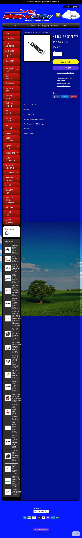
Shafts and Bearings (13, 104)
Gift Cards (9, 207)
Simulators (10, 83)
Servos (13, 133)
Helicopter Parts (13, 70)
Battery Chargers (13, 119)
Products (32, 32)
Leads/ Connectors (13, 139)
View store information (63, 86)
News (65, 25)
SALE (7, 33)
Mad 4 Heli (40, 532)
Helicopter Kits (13, 62)
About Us (25, 25)
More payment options (65, 73)
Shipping (45, 25)
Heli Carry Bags (13, 191)
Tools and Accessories (13, 179)
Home (17, 25)
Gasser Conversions (10, 159)
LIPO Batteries (13, 112)
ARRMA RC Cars (13, 214)
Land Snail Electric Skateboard (13, 200)
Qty (53, 51)
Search (30, 523)
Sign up (74, 7)
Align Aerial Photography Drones (13, 53)
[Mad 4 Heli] (28, 15)
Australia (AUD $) (40, 511)
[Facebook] (6, 233)
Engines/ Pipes (13, 147)
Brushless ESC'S (13, 89)
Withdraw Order (48, 523)
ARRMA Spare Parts (13, 221)
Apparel (13, 185)
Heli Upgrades (13, 77)
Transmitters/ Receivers (13, 166)
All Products (10, 38)
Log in (67, 7)
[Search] (58, 15)
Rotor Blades (13, 173)
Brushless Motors (13, 97)
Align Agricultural (10, 44)
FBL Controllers (13, 127)
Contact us (35, 25)
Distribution (55, 25)
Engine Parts (13, 153)
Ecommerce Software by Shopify (41, 534)
